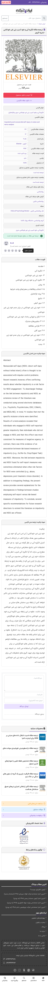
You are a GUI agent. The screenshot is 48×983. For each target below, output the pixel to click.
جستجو (4, 18)
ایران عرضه (41, 24)
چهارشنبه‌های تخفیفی (38, 918)
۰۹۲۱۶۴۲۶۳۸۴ (10, 963)
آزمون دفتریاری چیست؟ (37, 889)
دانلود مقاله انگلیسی (23, 100)
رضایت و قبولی (40, 922)
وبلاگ (43, 927)
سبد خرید (5, 2)
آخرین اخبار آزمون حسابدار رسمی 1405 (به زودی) (29, 898)
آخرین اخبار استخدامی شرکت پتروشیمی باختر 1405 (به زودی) (25, 907)
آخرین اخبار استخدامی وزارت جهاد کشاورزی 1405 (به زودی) (26, 903)
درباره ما (42, 931)
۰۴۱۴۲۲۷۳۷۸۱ (11, 959)
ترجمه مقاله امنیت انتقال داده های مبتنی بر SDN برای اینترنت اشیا (22, 737)
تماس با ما (41, 936)
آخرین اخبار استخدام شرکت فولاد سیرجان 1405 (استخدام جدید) (24, 894)
